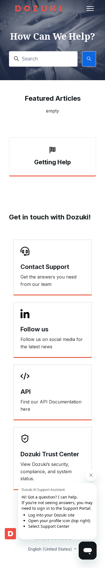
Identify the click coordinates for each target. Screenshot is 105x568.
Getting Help (52, 162)
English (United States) (50, 549)
